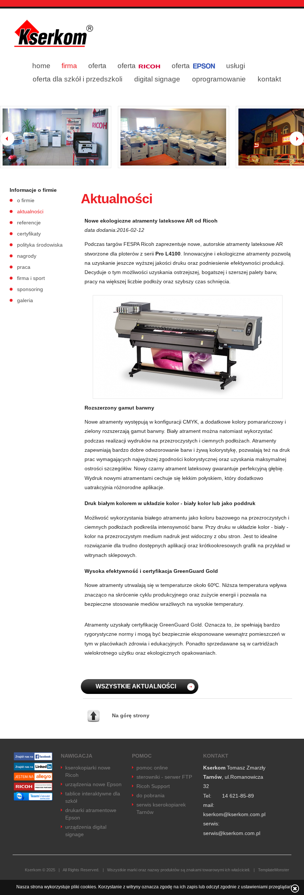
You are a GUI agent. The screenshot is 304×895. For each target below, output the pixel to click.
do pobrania (150, 795)
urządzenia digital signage (85, 830)
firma (69, 66)
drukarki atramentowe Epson (90, 814)
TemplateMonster (273, 870)
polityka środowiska (40, 245)
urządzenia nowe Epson (93, 784)
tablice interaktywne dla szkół (92, 797)
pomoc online (152, 768)
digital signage (157, 79)
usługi (235, 66)
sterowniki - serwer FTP (164, 777)
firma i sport (31, 278)
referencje (29, 223)
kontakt (269, 79)
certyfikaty (29, 234)
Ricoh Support (153, 786)
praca (23, 267)
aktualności (30, 211)
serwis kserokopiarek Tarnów (161, 808)
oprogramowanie (219, 79)
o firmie (25, 200)
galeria (25, 300)
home (41, 66)
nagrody (26, 256)
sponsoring (30, 289)
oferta (97, 66)
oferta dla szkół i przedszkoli (77, 79)
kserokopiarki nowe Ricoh (87, 771)
